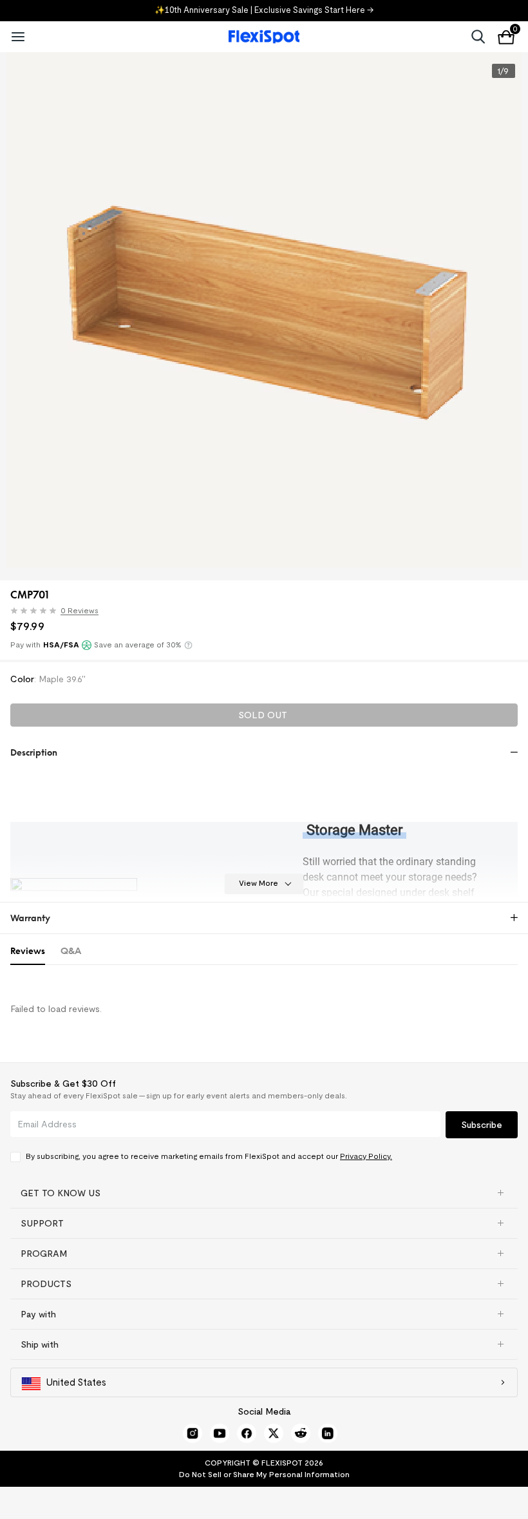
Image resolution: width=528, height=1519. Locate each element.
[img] (33, 611)
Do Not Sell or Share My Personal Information (264, 1474)
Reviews (27, 950)
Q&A (71, 950)
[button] (57, 612)
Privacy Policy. (366, 1156)
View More (258, 883)
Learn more (188, 645)
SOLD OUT (262, 715)
